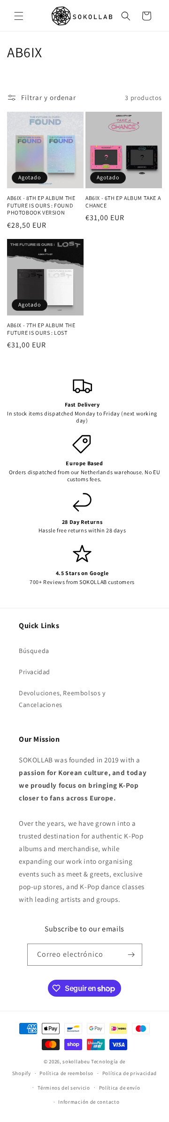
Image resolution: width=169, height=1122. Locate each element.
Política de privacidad (129, 1073)
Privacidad (34, 672)
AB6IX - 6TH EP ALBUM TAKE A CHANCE (123, 201)
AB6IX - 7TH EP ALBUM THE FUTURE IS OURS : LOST (41, 329)
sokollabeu (76, 1061)
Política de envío (119, 1087)
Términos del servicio (64, 1087)
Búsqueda (34, 650)
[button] (18, 16)
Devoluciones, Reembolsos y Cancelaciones (62, 699)
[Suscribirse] (131, 955)
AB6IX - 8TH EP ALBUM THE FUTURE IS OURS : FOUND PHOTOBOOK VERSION (41, 205)
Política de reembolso (66, 1073)
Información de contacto (88, 1102)
